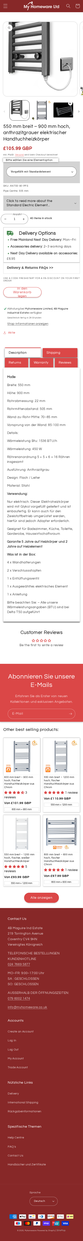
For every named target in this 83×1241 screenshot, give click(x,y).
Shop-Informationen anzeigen (27, 323)
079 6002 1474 (19, 998)
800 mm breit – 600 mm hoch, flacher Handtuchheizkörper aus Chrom (59, 859)
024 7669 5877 (19, 964)
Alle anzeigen (41, 897)
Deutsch (39, 1201)
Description (18, 352)
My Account (16, 1058)
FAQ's (12, 1146)
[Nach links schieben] (4, 111)
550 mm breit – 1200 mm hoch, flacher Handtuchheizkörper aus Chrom (59, 782)
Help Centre (16, 1137)
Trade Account (18, 1067)
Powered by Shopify (46, 1231)
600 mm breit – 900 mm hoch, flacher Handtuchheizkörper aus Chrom (19, 782)
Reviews (65, 362)
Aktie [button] (11, 332)
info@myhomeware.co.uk (27, 1007)
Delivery (13, 1093)
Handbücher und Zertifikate (27, 1164)
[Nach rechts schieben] (79, 111)
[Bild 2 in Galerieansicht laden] (41, 110)
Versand (19, 155)
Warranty (41, 362)
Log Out (13, 1049)
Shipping (53, 352)
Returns (15, 362)
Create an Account (21, 1031)
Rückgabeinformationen (24, 1111)
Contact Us (15, 1155)
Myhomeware (31, 1231)
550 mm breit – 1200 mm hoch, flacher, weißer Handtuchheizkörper (19, 857)
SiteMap (61, 1230)
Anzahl (17, 214)
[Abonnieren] (70, 714)
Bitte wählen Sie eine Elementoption (29, 160)
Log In (12, 1040)
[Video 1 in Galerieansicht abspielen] (63, 110)
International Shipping (23, 1102)
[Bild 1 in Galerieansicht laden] (20, 110)
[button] (5, 6)
